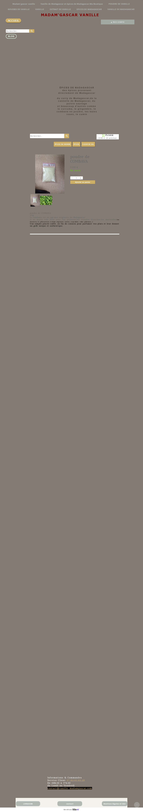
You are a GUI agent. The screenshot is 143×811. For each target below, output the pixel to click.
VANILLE (39, 9)
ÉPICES (76, 144)
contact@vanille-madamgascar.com (69, 788)
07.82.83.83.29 (76, 780)
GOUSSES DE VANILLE (19, 9)
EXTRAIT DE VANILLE (60, 9)
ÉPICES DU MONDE (63, 144)
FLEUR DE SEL (88, 144)
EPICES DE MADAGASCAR (89, 9)
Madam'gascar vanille (24, 4)
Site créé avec (67, 809)
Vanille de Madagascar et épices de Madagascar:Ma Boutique (72, 4)
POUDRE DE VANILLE (119, 4)
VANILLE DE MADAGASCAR (121, 9)
